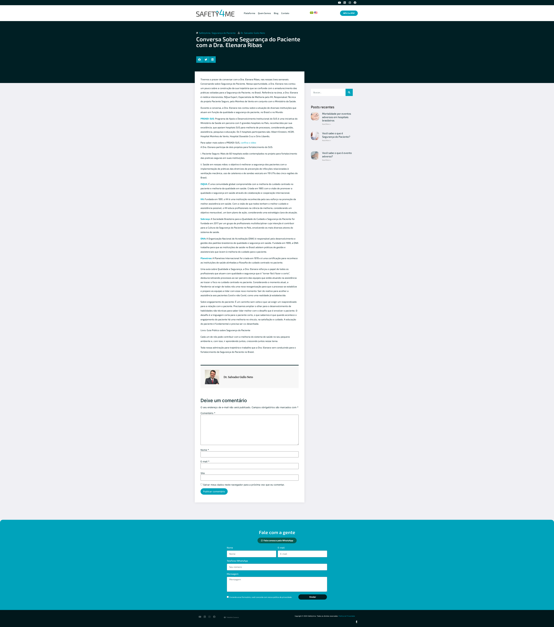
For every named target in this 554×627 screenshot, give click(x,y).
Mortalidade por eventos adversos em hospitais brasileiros (336, 117)
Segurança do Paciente (224, 32)
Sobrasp (205, 219)
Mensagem (232, 574)
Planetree (206, 258)
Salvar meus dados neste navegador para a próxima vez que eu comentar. (244, 485)
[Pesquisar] (349, 92)
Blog (276, 13)
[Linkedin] (344, 2)
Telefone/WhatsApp (237, 561)
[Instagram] (349, 2)
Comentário (208, 413)
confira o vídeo (248, 142)
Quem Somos (264, 13)
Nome (205, 450)
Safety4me (204, 32)
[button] (199, 59)
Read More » (326, 124)
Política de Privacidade (347, 616)
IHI (202, 199)
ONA (203, 238)
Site (203, 473)
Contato (285, 13)
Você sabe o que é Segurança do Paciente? (336, 135)
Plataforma (249, 13)
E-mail (205, 461)
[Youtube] (339, 2)
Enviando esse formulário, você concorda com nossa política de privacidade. (260, 597)
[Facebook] (355, 2)
